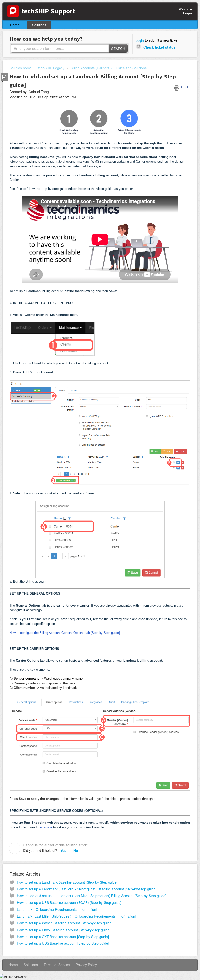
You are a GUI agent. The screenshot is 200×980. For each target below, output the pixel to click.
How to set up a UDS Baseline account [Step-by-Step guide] (63, 943)
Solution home (21, 67)
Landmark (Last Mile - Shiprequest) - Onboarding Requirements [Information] (76, 916)
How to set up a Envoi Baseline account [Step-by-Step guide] (63, 929)
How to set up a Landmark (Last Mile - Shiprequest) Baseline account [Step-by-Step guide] (87, 888)
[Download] (91, 501)
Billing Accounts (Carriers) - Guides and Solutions (108, 67)
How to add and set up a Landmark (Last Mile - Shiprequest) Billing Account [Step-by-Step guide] (91, 895)
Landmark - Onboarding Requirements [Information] (57, 909)
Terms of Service (57, 964)
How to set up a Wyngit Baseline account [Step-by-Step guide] (64, 923)
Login (139, 40)
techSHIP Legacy (51, 67)
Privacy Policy (86, 964)
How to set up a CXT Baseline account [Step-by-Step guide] (63, 936)
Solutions (39, 24)
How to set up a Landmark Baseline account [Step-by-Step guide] (67, 882)
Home (15, 24)
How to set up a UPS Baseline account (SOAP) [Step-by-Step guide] (69, 902)
